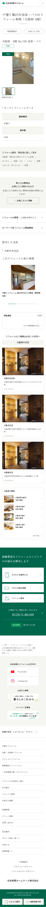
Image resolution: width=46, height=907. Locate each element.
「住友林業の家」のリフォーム (14, 772)
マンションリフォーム (11, 759)
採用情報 (6, 851)
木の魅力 (5, 788)
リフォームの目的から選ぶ (13, 781)
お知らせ (5, 845)
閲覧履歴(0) (12, 31)
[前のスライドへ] (4, 304)
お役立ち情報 (7, 800)
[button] (12, 304)
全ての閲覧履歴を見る (31, 326)
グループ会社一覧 (9, 838)
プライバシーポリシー (23, 867)
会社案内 (5, 832)
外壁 (26, 165)
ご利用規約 (23, 862)
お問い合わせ (7, 823)
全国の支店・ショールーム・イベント (17, 732)
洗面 (38, 161)
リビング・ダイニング (11, 165)
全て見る (36, 535)
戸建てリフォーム (9, 746)
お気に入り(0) (33, 31)
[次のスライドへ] (42, 304)
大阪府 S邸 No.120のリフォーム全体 (18, 157)
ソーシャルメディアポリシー (23, 871)
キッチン (5, 161)
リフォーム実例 (8, 794)
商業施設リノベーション (12, 765)
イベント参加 (7, 816)
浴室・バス (18, 161)
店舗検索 (5, 810)
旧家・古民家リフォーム (12, 752)
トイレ (29, 161)
